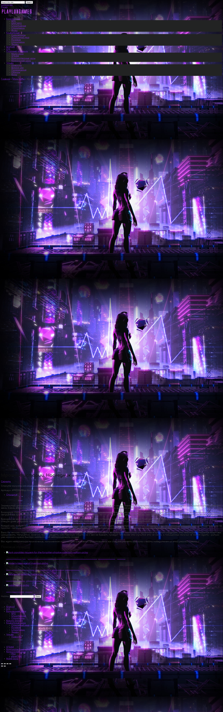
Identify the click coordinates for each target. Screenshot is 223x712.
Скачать (6, 481)
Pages (4, 7)
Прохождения (18, 70)
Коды (14, 75)
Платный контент (17, 51)
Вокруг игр (17, 68)
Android (10, 47)
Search (29, 2)
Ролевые (16, 40)
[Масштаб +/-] (10, 663)
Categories (7, 5)
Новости (16, 65)
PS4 (13, 654)
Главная (5, 79)
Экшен (15, 44)
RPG (13, 21)
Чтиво (10, 63)
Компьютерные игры (23, 58)
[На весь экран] (7, 663)
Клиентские (13, 33)
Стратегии (18, 28)
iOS (8, 49)
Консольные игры (21, 61)
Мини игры (17, 54)
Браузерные (13, 19)
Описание (11, 495)
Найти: (5, 596)
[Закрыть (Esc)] (2, 663)
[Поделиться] (5, 663)
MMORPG (16, 23)
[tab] (114, 495)
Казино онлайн (14, 621)
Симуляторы (18, 35)
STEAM (15, 56)
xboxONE (16, 656)
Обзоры (15, 72)
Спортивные (18, 26)
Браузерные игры (16, 611)
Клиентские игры (16, 623)
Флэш (14, 30)
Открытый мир (20, 37)
